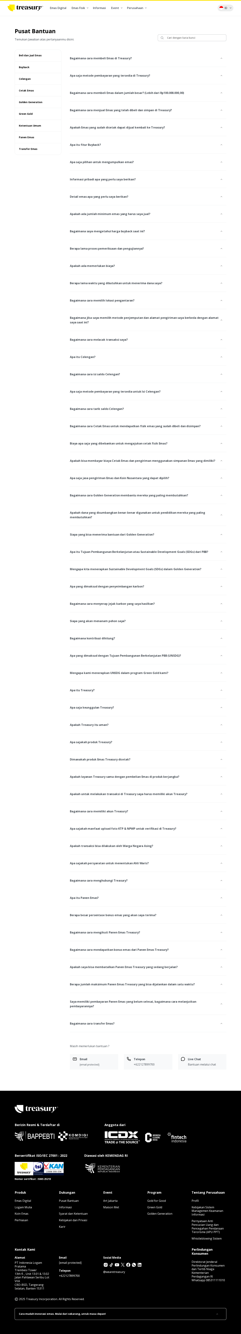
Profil (195, 1201)
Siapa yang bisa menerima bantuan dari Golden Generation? (112, 534)
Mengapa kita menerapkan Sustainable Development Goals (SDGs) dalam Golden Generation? (135, 569)
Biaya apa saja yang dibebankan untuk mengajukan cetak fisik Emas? (118, 443)
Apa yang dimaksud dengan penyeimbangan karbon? (107, 586)
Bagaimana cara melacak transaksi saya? (99, 340)
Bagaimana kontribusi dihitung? (92, 638)
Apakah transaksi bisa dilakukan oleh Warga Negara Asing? (111, 846)
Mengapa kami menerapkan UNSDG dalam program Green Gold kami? (119, 673)
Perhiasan (21, 1220)
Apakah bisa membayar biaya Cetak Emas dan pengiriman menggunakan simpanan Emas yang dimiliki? (142, 461)
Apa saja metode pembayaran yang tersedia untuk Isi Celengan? (115, 391)
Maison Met (111, 1207)
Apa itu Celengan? (82, 357)
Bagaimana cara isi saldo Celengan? (95, 374)
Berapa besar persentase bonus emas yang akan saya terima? (113, 915)
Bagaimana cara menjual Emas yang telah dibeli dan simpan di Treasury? (121, 110)
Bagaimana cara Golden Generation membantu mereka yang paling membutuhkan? (129, 495)
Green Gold (26, 113)
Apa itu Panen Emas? (84, 898)
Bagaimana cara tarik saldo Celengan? (97, 409)
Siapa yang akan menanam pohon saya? (98, 621)
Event (115, 8)
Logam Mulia (23, 1207)
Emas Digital (58, 8)
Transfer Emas (28, 149)
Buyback (24, 67)
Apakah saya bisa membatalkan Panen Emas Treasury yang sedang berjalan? (124, 967)
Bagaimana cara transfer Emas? (92, 1023)
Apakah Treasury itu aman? (89, 725)
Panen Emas (26, 137)
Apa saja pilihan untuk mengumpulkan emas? (102, 162)
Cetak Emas (26, 90)
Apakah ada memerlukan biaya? (92, 266)
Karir (62, 1227)
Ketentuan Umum (30, 125)
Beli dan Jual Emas (30, 55)
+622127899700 (69, 1276)
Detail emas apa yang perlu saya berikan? (99, 197)
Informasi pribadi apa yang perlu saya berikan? (103, 179)
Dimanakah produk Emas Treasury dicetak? (100, 759)
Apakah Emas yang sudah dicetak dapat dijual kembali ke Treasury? (117, 127)
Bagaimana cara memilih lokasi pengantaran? (102, 300)
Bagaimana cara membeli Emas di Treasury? (101, 58)
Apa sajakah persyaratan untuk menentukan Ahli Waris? (109, 863)
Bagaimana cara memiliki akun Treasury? (99, 811)
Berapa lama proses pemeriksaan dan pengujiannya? (107, 248)
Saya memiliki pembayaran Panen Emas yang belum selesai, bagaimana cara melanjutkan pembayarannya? (133, 1004)
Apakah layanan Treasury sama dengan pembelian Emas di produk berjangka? (124, 777)
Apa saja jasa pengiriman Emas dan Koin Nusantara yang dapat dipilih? (119, 478)
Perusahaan (135, 8)
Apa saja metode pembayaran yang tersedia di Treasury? (110, 75)
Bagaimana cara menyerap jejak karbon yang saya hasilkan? (112, 604)
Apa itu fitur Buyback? (85, 145)
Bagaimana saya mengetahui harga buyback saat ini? (107, 231)
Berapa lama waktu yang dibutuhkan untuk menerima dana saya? (116, 283)
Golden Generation (30, 102)
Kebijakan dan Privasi (73, 1220)
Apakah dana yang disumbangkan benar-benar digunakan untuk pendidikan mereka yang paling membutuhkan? (137, 515)
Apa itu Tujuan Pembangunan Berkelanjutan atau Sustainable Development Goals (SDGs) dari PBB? (139, 552)
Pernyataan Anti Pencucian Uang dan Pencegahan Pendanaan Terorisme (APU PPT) (208, 1226)
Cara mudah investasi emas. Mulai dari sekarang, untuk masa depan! (62, 1313)
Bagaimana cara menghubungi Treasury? (99, 880)
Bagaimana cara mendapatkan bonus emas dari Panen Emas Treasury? (119, 950)
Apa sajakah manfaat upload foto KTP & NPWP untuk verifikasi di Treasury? (123, 829)
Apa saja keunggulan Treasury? (92, 707)
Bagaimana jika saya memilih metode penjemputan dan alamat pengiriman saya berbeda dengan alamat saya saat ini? (144, 320)
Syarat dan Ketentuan (73, 1214)
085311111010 (215, 1280)
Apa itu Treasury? (82, 690)
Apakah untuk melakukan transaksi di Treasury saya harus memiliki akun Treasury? (128, 794)
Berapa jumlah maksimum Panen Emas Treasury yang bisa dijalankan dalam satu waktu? (132, 984)
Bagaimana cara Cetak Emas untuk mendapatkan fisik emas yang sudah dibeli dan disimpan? (135, 426)
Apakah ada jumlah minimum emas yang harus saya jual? (110, 214)
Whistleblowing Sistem (207, 1238)
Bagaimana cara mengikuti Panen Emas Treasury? (105, 932)
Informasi (99, 8)
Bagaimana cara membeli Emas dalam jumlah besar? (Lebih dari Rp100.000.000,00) (127, 93)
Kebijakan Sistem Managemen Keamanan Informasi (207, 1211)
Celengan (25, 78)
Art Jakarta (110, 1201)
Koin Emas (21, 1214)
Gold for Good (156, 1201)
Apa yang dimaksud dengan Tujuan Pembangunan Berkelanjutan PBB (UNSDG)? (125, 656)
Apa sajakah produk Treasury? (91, 742)
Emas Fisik (78, 8)
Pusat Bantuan (69, 1201)
